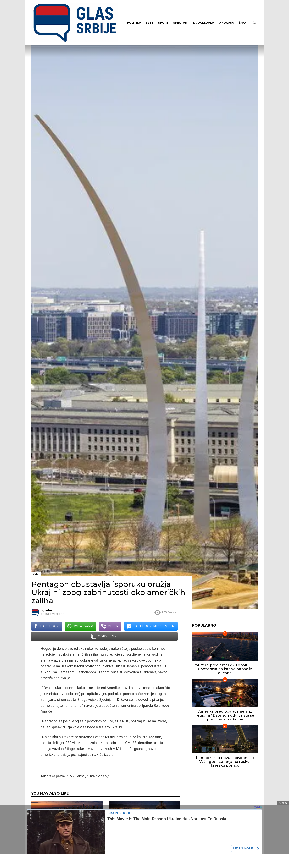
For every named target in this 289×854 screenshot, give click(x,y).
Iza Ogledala (203, 22)
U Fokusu (226, 22)
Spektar (180, 22)
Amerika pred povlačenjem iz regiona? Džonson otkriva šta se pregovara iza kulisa (225, 715)
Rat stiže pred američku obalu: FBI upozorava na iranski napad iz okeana (225, 669)
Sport (163, 22)
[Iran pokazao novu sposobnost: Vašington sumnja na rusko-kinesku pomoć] (225, 739)
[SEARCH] (254, 22)
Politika (134, 22)
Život (243, 22)
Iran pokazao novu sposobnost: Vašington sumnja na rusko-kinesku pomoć (225, 762)
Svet (150, 22)
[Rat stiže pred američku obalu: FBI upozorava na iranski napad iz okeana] (225, 646)
